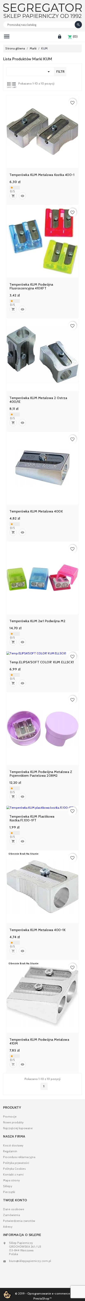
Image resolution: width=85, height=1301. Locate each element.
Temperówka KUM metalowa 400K (36, 511)
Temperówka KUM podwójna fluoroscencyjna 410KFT (31, 286)
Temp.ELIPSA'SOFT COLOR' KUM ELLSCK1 (41, 662)
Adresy (7, 1227)
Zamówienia (11, 1215)
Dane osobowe (13, 1209)
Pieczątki (9, 1192)
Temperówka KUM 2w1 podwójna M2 (37, 621)
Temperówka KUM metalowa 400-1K (37, 930)
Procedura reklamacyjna (19, 1157)
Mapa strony (11, 1180)
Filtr (60, 72)
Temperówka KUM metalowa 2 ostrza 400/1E (38, 400)
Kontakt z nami (13, 1174)
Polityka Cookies (14, 1169)
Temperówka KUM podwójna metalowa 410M (39, 1041)
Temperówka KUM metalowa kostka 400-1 (41, 175)
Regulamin (10, 1151)
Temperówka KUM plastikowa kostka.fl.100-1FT (31, 818)
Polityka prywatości (16, 1163)
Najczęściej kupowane (18, 1128)
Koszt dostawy (13, 1145)
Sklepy (7, 1186)
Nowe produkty (13, 1122)
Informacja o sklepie (22, 1235)
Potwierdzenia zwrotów (19, 1221)
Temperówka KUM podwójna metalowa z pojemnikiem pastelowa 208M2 (40, 774)
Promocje (10, 1116)
